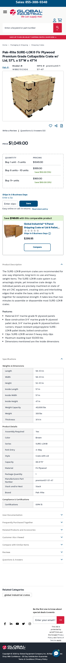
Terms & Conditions (27, 659)
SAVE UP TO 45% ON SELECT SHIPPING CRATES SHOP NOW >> (33, 37)
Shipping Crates (37, 45)
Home (4, 45)
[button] (33, 263)
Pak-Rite (6, 67)
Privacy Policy (41, 659)
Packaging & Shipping (19, 45)
